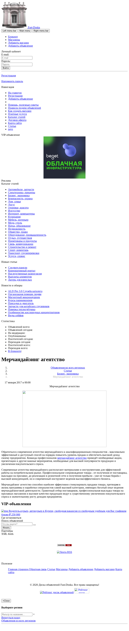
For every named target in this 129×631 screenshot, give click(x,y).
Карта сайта (15, 123)
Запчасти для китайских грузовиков (28, 306)
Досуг (11, 204)
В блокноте (14, 351)
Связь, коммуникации (20, 244)
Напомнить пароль (12, 81)
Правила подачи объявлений (24, 107)
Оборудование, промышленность (27, 234)
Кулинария (14, 216)
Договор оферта (17, 120)
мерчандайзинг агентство (72, 457)
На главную (15, 92)
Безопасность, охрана (20, 198)
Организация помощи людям (24, 294)
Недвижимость (16, 228)
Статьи (12, 126)
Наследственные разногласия (25, 273)
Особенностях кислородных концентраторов (34, 312)
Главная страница (18, 569)
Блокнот (13, 36)
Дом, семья (14, 201)
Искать (6, 527)
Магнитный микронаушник (24, 297)
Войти (6, 68)
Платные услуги (17, 114)
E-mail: (5, 54)
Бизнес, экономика (19, 195)
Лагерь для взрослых (20, 279)
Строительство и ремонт (22, 247)
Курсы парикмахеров (20, 300)
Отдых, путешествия (20, 237)
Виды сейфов (16, 315)
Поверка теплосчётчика (21, 309)
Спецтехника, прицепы (21, 192)
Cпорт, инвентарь (18, 250)
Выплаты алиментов (20, 276)
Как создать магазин (19, 110)
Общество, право (18, 231)
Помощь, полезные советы (23, 104)
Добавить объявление (20, 45)
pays (10, 129)
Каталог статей (16, 117)
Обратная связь (38, 569)
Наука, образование (19, 225)
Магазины (14, 39)
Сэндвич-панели (17, 267)
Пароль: (5, 61)
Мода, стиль (15, 222)
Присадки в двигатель (21, 303)
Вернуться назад (10, 617)
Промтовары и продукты (22, 241)
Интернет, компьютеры (21, 213)
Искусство (14, 210)
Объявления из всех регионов (18, 620)
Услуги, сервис (16, 256)
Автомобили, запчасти (21, 189)
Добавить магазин (18, 42)
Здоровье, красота (18, 207)
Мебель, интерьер (18, 219)
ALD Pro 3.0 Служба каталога (25, 291)
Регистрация (8, 75)
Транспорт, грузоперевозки (23, 253)
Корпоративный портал (21, 270)
